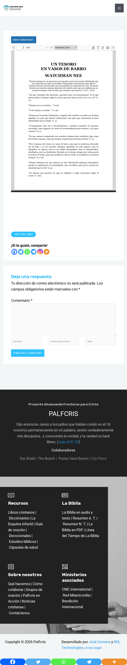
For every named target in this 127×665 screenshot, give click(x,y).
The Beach (46, 458)
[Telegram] (34, 252)
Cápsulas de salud (23, 547)
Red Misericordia (76, 595)
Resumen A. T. (84, 518)
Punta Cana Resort (73, 458)
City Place (99, 458)
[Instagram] (40, 252)
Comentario (21, 300)
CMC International (77, 589)
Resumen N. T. (74, 524)
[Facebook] (14, 252)
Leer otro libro (23, 234)
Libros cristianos (21, 512)
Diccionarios (19, 518)
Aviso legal (93, 648)
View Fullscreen (23, 40)
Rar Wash (29, 458)
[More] (46, 252)
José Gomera (100, 642)
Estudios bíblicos (22, 541)
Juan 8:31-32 (68, 442)
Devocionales (20, 536)
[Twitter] (21, 252)
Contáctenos (19, 613)
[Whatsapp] (27, 252)
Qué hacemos (19, 584)
